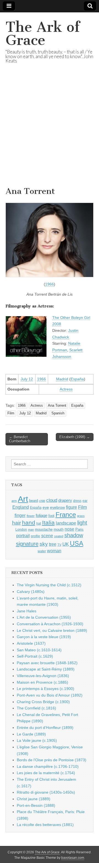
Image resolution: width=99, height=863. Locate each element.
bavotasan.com (72, 858)
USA (76, 543)
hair (16, 523)
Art (23, 498)
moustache (44, 529)
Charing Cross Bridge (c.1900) (43, 702)
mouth (59, 529)
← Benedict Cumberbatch (19, 439)
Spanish (57, 413)
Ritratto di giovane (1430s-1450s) (46, 792)
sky (44, 544)
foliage (41, 515)
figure (71, 507)
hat (38, 523)
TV (59, 544)
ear (84, 501)
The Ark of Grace (43, 34)
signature (27, 544)
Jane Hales (26, 611)
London (21, 529)
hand (28, 522)
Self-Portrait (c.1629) (35, 656)
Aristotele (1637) (31, 643)
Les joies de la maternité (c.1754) (46, 773)
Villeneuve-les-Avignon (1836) (43, 676)
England (20, 507)
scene (47, 535)
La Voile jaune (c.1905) (37, 740)
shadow (73, 535)
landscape (66, 522)
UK (65, 544)
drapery (65, 500)
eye (46, 507)
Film (10, 413)
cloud (51, 500)
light (82, 523)
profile (35, 536)
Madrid (62, 379)
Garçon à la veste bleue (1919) (44, 637)
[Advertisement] (49, 132)
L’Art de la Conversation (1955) (44, 617)
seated (58, 536)
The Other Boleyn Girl (71, 317)
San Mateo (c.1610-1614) (39, 650)
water (42, 551)
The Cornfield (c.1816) (36, 708)
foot (51, 516)
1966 (49, 284)
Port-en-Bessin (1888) (36, 805)
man (31, 529)
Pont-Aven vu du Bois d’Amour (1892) (49, 695)
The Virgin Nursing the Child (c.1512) (49, 585)
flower (31, 515)
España (77, 379)
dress (77, 501)
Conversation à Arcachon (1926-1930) (50, 624)
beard (33, 501)
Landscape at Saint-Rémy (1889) (46, 669)
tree (52, 544)
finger (20, 515)
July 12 (27, 379)
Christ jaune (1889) (33, 799)
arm (14, 500)
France (66, 514)
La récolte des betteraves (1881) (45, 824)
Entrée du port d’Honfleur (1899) (45, 727)
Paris (79, 529)
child (42, 500)
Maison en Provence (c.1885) (42, 682)
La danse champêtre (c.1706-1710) (48, 766)
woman (54, 550)
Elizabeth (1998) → (74, 437)
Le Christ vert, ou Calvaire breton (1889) (52, 630)
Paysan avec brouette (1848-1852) (47, 663)
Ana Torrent (57, 406)
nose (69, 529)
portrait (23, 535)
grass (81, 515)
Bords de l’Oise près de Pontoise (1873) (51, 760)
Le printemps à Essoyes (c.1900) (45, 688)
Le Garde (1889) (31, 734)
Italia (48, 522)
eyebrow (57, 507)
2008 (56, 324)
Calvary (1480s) (31, 591)
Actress (66, 389)
